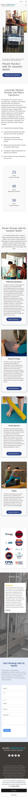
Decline (14, 795)
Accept (14, 790)
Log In (21, 1)
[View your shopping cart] (26, 1)
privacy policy (15, 786)
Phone (5, 709)
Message (6, 715)
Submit (7, 730)
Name (5, 688)
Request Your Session (12, 75)
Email (5, 703)
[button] (9, 655)
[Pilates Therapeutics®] (8, 5)
